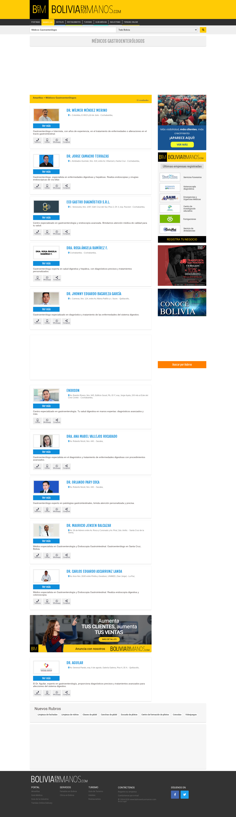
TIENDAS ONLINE (131, 22)
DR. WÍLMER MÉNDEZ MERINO (86, 110)
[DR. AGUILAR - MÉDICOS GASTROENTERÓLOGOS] (46, 668)
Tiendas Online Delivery (41, 803)
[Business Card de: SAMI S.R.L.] (182, 202)
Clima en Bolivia (67, 795)
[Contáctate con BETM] (182, 123)
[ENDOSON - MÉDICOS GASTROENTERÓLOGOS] (46, 395)
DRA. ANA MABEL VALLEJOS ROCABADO (91, 436)
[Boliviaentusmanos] (39, 12)
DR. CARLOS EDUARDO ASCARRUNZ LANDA (94, 571)
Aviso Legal (122, 801)
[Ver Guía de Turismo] (182, 303)
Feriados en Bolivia (68, 791)
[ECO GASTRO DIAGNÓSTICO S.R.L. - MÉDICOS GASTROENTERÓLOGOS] (46, 207)
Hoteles (91, 795)
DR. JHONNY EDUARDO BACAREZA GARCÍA (93, 294)
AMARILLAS (48, 22)
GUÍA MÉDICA (101, 22)
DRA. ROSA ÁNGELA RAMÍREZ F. (87, 248)
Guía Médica (36, 795)
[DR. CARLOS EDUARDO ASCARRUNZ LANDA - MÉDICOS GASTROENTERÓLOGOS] (46, 576)
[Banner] (182, 265)
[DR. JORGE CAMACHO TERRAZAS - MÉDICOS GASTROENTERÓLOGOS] (46, 161)
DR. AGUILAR (74, 663)
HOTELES (60, 22)
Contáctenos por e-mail (128, 795)
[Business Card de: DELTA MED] (182, 233)
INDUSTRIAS (115, 22)
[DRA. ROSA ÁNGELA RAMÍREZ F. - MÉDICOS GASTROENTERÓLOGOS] (46, 253)
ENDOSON (72, 390)
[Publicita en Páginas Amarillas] (91, 633)
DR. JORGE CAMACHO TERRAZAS (87, 156)
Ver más (46, 125)
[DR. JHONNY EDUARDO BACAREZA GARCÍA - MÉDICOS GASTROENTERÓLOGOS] (46, 299)
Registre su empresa (127, 792)
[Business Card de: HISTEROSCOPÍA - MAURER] (182, 191)
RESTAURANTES (74, 22)
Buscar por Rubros (182, 364)
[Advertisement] (118, 70)
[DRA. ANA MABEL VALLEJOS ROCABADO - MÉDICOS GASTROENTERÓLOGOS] (46, 441)
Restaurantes (94, 799)
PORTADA (35, 22)
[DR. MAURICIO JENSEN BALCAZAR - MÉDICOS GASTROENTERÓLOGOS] (46, 530)
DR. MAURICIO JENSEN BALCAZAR (88, 525)
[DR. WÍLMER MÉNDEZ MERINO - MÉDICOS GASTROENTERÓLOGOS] (46, 115)
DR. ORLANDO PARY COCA (82, 482)
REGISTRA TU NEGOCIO (182, 239)
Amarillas (35, 791)
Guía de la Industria (39, 799)
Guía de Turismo (95, 791)
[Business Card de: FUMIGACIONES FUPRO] (182, 222)
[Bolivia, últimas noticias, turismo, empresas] (59, 782)
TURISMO (88, 22)
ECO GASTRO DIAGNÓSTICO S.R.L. (88, 202)
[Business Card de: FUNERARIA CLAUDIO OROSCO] (182, 181)
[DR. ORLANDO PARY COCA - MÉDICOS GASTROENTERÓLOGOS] (46, 487)
